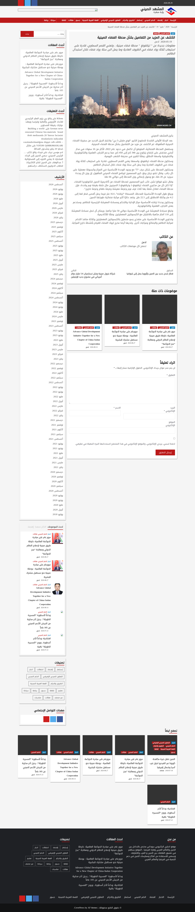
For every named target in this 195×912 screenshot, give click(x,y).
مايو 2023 (58, 340)
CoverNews (79, 908)
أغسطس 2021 (56, 439)
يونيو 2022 (58, 392)
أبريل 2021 (58, 458)
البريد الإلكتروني (169, 409)
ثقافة (64, 20)
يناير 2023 (58, 359)
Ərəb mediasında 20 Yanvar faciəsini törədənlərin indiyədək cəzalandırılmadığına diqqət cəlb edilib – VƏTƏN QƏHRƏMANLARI (43, 140)
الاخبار (161, 897)
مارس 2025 (57, 265)
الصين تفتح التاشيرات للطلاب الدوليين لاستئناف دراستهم (44, 164)
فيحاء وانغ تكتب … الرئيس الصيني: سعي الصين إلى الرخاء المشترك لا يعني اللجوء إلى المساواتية (43, 155)
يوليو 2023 (58, 331)
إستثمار (139, 20)
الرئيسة (173, 20)
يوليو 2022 (58, 387)
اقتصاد (152, 897)
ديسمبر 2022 (56, 364)
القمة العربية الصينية (90, 20)
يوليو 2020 (58, 496)
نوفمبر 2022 (57, 368)
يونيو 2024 (58, 307)
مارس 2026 (57, 208)
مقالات (70, 20)
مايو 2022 (58, 397)
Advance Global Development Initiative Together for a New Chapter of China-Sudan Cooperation (86, 337)
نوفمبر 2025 (57, 227)
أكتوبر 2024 (57, 288)
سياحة (53, 20)
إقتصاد (159, 20)
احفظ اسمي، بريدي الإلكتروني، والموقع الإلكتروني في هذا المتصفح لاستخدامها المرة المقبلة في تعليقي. (125, 444)
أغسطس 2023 (56, 326)
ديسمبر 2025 (56, 222)
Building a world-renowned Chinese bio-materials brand (44, 130)
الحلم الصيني (149, 20)
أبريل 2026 (58, 203)
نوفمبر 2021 (57, 425)
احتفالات (40, 669)
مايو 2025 (58, 255)
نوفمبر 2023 (57, 321)
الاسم (117, 407)
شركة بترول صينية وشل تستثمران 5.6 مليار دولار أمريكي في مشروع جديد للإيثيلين (93, 274)
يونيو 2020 (58, 500)
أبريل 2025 (58, 260)
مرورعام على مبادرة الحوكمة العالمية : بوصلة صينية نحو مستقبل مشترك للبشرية (125, 335)
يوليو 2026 (58, 189)
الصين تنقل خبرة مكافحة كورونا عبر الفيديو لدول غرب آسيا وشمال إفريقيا (162, 763)
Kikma (60, 118)
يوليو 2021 (58, 444)
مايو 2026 (58, 199)
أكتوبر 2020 (57, 481)
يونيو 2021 (58, 448)
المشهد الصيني (152, 9)
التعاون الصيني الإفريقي (110, 20)
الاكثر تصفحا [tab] (40, 527)
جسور (78, 20)
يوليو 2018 (58, 514)
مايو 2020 (58, 505)
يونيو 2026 (58, 194)
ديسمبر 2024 (56, 279)
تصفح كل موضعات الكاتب (133, 246)
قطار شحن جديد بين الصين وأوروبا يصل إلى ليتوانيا (150, 272)
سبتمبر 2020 (57, 486)
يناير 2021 (58, 467)
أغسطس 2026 (56, 185)
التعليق (171, 375)
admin (162, 770)
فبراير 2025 (57, 269)
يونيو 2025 (58, 250)
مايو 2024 (58, 312)
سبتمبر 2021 (57, 434)
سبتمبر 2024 (57, 293)
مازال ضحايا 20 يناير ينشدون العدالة (44, 147)
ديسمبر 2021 (56, 420)
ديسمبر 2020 (56, 472)
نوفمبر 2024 (57, 284)
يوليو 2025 (58, 246)
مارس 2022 (57, 406)
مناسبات (37, 697)
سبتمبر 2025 (57, 236)
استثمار (127, 897)
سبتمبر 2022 (57, 378)
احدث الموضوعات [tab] (55, 527)
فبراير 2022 (57, 411)
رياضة (46, 20)
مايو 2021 (58, 453)
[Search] (19, 20)
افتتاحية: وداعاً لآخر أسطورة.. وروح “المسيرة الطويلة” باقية (46, 97)
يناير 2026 (58, 218)
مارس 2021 (57, 463)
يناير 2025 (58, 274)
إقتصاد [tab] (31, 527)
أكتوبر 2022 (57, 373)
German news (56, 128)
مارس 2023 (57, 350)
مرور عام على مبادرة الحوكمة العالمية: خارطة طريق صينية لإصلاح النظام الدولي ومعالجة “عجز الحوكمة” (161, 337)
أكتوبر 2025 (57, 232)
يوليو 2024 (58, 302)
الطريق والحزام (129, 20)
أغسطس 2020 (56, 491)
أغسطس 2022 (56, 382)
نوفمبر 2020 (57, 477)
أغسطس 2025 (56, 241)
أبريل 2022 (58, 401)
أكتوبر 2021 (57, 430)
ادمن (156, 41)
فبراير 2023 (57, 354)
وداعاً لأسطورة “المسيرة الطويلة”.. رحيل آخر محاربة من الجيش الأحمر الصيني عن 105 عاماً (43, 87)
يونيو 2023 (58, 335)
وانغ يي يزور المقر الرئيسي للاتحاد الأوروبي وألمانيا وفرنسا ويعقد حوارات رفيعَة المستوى (44, 121)
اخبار (166, 20)
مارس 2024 (57, 316)
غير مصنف (59, 697)
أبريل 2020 (58, 510)
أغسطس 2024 (56, 298)
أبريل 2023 (58, 345)
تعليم (60, 690)
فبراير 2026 (57, 213)
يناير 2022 (58, 416)
